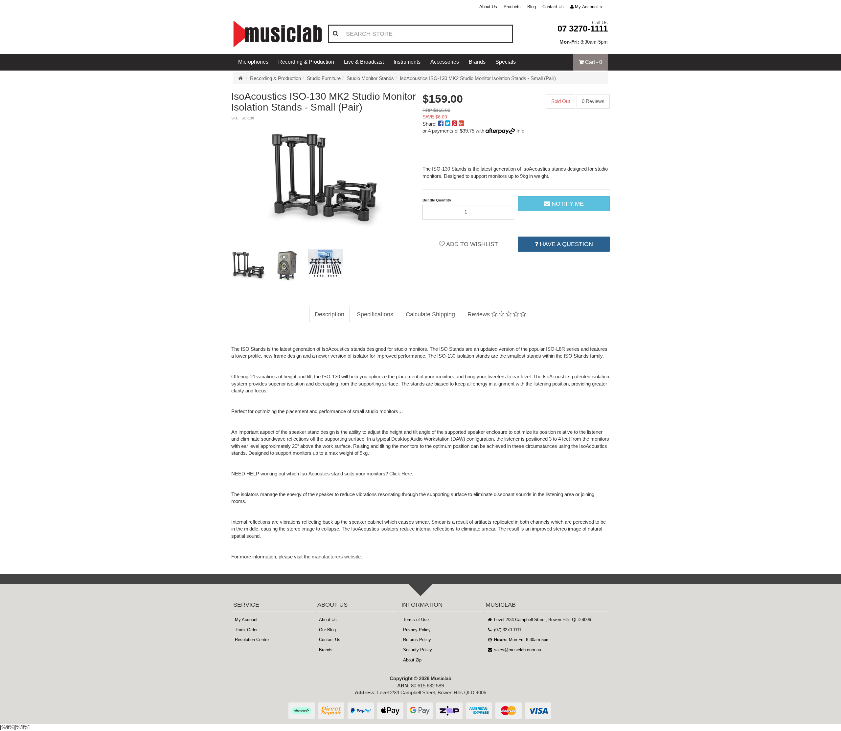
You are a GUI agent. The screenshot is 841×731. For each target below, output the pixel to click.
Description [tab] (329, 314)
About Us (488, 6)
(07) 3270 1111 (507, 629)
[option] (325, 181)
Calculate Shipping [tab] (430, 314)
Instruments (407, 62)
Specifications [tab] (375, 314)
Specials (505, 62)
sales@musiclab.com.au (517, 649)
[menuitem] (441, 124)
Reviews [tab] (479, 314)
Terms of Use (416, 619)
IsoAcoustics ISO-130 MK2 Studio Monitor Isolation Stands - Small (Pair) (478, 78)
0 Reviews (593, 101)
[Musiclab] (277, 34)
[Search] (335, 34)
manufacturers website (336, 556)
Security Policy (417, 649)
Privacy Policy (417, 629)
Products (512, 6)
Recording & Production (306, 62)
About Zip (412, 660)
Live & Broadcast (364, 62)
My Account (246, 619)
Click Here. (401, 473)
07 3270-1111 (582, 28)
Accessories (444, 62)
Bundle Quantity (436, 200)
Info (520, 131)
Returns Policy (417, 639)
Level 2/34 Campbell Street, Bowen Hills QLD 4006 (542, 619)
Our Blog (327, 629)
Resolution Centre (252, 639)
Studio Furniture (324, 78)
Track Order (246, 629)
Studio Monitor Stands (370, 78)
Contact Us (553, 6)
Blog (531, 6)
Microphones (253, 62)
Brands (477, 62)
